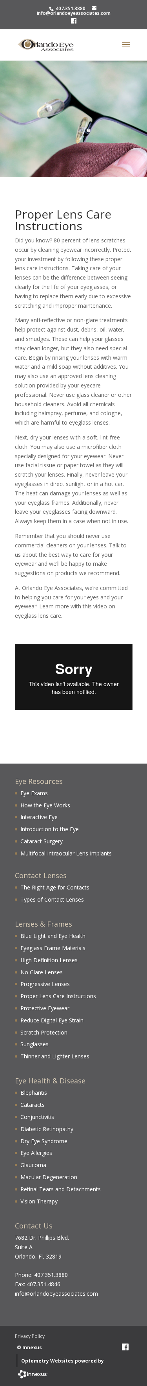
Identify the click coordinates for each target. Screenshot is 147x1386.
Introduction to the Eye (49, 829)
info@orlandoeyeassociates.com (74, 13)
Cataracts (32, 1104)
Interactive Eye (39, 817)
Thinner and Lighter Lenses (54, 1056)
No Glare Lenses (41, 972)
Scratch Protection (43, 1032)
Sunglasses (34, 1044)
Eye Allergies (36, 1152)
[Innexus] (32, 1375)
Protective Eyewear (44, 1008)
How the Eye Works (45, 805)
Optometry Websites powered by (62, 1360)
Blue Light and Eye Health (52, 936)
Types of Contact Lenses (52, 899)
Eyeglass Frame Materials (52, 948)
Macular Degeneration (48, 1177)
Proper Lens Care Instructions (58, 996)
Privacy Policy (30, 1336)
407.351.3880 (70, 8)
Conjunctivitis (37, 1117)
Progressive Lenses (45, 984)
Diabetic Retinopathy (46, 1129)
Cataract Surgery (41, 841)
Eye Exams (34, 793)
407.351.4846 (43, 1284)
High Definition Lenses (49, 960)
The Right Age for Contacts (54, 887)
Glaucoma (33, 1165)
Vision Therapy (39, 1201)
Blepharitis (33, 1092)
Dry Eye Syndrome (43, 1141)
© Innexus (29, 1347)
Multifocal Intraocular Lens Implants (66, 853)
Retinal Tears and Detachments (60, 1189)
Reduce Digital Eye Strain (51, 1020)
